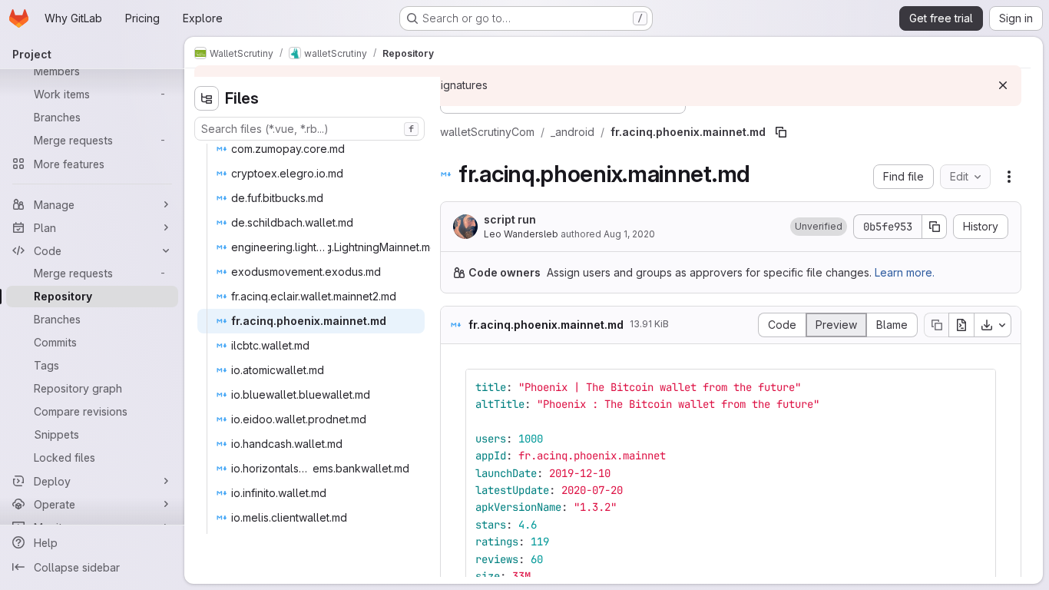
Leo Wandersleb (521, 234)
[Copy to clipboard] (977, 387)
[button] (818, 226)
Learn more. (905, 272)
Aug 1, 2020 (629, 234)
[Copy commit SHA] (934, 226)
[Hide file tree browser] (206, 98)
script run (510, 219)
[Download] (993, 325)
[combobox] (309, 129)
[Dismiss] (1003, 85)
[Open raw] (961, 325)
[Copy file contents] (936, 325)
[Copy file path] (781, 132)
